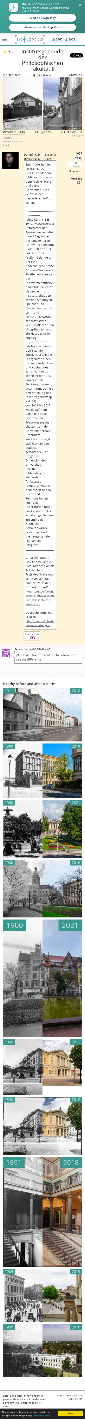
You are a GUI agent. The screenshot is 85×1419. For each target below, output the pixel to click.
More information (42, 1415)
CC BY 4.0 (77, 136)
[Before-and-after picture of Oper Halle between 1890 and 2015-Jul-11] (42, 1067)
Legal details (75, 1398)
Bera (17, 649)
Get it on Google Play (42, 18)
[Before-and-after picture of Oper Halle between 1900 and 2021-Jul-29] (42, 829)
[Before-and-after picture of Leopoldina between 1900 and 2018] (42, 1350)
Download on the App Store (42, 27)
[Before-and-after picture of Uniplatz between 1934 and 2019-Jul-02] (42, 1295)
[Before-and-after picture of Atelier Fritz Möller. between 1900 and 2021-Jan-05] (42, 978)
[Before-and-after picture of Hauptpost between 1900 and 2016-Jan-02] (42, 888)
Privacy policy (74, 1395)
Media (60, 1395)
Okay (70, 1413)
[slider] (43, 104)
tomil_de (76, 75)
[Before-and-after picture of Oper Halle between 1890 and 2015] (42, 1126)
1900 (78, 158)
